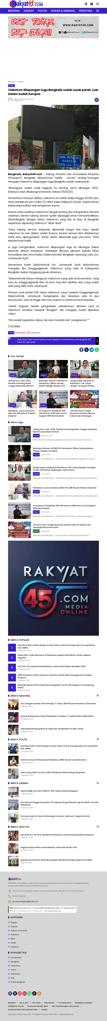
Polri (12, 978)
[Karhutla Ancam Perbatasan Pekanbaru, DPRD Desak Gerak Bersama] (13, 761)
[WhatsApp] (96, 350)
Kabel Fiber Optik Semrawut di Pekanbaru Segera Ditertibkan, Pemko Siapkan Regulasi (54, 656)
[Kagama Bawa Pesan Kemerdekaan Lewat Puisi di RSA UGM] (13, 848)
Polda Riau (15, 965)
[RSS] (39, 993)
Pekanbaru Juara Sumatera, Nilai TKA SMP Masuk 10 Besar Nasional (21, 413)
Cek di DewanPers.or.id (52, 911)
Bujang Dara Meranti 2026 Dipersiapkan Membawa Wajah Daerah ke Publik (56, 860)
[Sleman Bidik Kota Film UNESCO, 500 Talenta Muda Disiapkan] (13, 792)
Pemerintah (16, 957)
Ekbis (13, 938)
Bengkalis (22, 332)
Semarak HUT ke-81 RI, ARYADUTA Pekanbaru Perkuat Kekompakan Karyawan (57, 835)
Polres (13, 970)
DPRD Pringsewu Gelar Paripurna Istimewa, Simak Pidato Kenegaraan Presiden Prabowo (55, 676)
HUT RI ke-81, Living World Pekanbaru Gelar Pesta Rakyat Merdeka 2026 (51, 666)
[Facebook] (81, 350)
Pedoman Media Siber (38, 1006)
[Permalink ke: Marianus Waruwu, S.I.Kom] (11, 100)
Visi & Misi (23, 1002)
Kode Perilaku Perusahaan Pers (23, 1009)
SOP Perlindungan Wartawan (65, 1006)
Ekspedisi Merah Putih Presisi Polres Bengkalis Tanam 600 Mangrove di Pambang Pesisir (56, 686)
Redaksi (12, 1002)
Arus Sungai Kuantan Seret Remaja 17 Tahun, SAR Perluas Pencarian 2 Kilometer (58, 703)
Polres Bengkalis (18, 982)
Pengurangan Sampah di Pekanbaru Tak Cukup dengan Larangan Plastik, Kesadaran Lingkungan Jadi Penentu (83, 383)
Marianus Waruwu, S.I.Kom (23, 99)
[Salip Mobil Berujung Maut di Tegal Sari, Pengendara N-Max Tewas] (13, 730)
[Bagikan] (96, 100)
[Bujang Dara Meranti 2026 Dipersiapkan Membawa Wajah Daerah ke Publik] (13, 861)
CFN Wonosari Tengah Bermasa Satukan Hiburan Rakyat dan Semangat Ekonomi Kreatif (82, 413)
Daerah (74, 405)
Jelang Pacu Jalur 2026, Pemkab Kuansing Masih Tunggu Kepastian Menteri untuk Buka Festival (20, 383)
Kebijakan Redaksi (83, 1002)
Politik (13, 942)
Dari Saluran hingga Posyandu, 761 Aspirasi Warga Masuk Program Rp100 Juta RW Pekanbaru (59, 803)
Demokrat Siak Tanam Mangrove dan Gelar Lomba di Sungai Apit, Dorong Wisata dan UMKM (56, 646)
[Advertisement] (53, 58)
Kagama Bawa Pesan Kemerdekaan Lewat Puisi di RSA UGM (49, 847)
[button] (85, 4)
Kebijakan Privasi (16, 1006)
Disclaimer (49, 1002)
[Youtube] (25, 993)
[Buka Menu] (91, 4)
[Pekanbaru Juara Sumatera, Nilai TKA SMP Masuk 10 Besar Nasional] (22, 399)
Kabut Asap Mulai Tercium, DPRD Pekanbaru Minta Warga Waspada (53, 772)
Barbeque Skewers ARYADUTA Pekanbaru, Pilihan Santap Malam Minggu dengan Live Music (53, 383)
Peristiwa (15, 934)
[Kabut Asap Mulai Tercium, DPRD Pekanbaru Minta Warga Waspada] (13, 773)
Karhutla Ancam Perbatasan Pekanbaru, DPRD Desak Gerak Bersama (53, 760)
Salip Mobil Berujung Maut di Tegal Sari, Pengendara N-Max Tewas (52, 729)
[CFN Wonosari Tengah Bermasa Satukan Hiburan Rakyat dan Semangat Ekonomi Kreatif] (84, 399)
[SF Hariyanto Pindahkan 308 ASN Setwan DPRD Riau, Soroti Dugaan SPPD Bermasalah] (53, 399)
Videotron (35, 332)
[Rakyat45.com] (26, 3)
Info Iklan (36, 1002)
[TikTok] (34, 993)
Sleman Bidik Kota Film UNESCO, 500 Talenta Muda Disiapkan (49, 791)
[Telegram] (91, 350)
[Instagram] (20, 993)
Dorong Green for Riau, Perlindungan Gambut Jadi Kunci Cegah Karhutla (55, 816)
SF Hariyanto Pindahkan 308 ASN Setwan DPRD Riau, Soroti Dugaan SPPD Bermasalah (53, 413)
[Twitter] (86, 350)
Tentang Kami (64, 1002)
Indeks (44, 1009)
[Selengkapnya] (98, 695)
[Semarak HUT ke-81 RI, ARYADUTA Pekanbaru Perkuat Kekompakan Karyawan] (13, 836)
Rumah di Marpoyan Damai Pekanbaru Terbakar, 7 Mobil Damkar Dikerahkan (57, 716)
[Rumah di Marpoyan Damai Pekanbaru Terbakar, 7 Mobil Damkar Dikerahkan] (13, 717)
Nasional (14, 947)
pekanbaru (16, 974)
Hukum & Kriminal (19, 930)
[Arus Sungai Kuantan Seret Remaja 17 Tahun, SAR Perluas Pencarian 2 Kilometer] (13, 704)
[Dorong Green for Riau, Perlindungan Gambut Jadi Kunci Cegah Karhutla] (13, 817)
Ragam (11, 86)
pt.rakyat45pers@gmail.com (25, 901)
